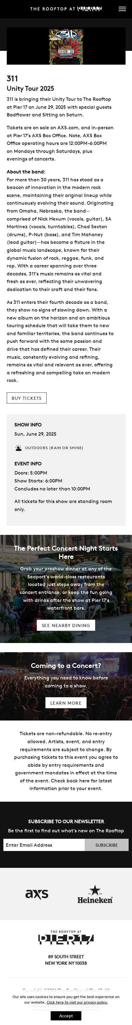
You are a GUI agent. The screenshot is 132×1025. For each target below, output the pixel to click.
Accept (66, 1016)
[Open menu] (119, 9)
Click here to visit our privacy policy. (77, 1002)
